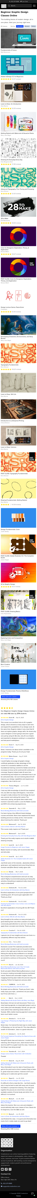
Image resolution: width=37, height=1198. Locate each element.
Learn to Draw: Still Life (8, 394)
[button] (32, 1193)
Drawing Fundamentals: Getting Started (14, 500)
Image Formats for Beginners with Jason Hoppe (15, 847)
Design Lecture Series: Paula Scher (12, 307)
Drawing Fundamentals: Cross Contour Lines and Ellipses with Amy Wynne (18, 904)
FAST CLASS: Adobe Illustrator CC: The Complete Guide (17, 557)
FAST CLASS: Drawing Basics (10, 611)
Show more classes (9, 697)
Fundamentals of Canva (9, 50)
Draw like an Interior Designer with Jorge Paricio (15, 1080)
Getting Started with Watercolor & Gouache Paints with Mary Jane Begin (17, 1063)
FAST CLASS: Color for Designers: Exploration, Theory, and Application (16, 280)
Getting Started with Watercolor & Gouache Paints (17, 133)
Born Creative (5, 664)
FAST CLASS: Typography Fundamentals (14, 473)
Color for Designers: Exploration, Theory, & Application (15, 249)
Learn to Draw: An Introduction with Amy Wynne (15, 890)
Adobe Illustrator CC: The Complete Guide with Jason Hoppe (17, 859)
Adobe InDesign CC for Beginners (12, 76)
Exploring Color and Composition (12, 638)
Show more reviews (9, 1126)
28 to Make (4, 218)
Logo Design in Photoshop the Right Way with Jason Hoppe (16, 1021)
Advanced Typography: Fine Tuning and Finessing (17, 189)
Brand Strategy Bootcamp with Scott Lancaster (15, 810)
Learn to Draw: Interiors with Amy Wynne (13, 826)
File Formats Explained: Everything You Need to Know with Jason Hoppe (18, 1037)
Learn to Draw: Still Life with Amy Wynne (13, 917)
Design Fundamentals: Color (10, 529)
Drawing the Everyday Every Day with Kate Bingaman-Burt (18, 836)
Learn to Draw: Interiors (8, 447)
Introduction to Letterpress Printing (12, 421)
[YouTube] (2, 1169)
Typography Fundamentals (9, 365)
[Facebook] (6, 1169)
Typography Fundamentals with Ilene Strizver (14, 932)
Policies (18, 1196)
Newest (27, 26)
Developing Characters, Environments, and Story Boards (17, 337)
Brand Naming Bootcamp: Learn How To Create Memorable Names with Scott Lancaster (15, 967)
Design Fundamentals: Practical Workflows (15, 691)
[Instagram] (10, 1169)
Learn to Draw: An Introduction (11, 104)
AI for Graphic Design (8, 584)
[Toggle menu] (34, 5)
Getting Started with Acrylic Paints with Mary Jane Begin (17, 1000)
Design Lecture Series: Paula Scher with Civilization (16, 1053)
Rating (33, 26)
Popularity (20, 26)
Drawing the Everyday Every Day (11, 160)
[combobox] (20, 5)
